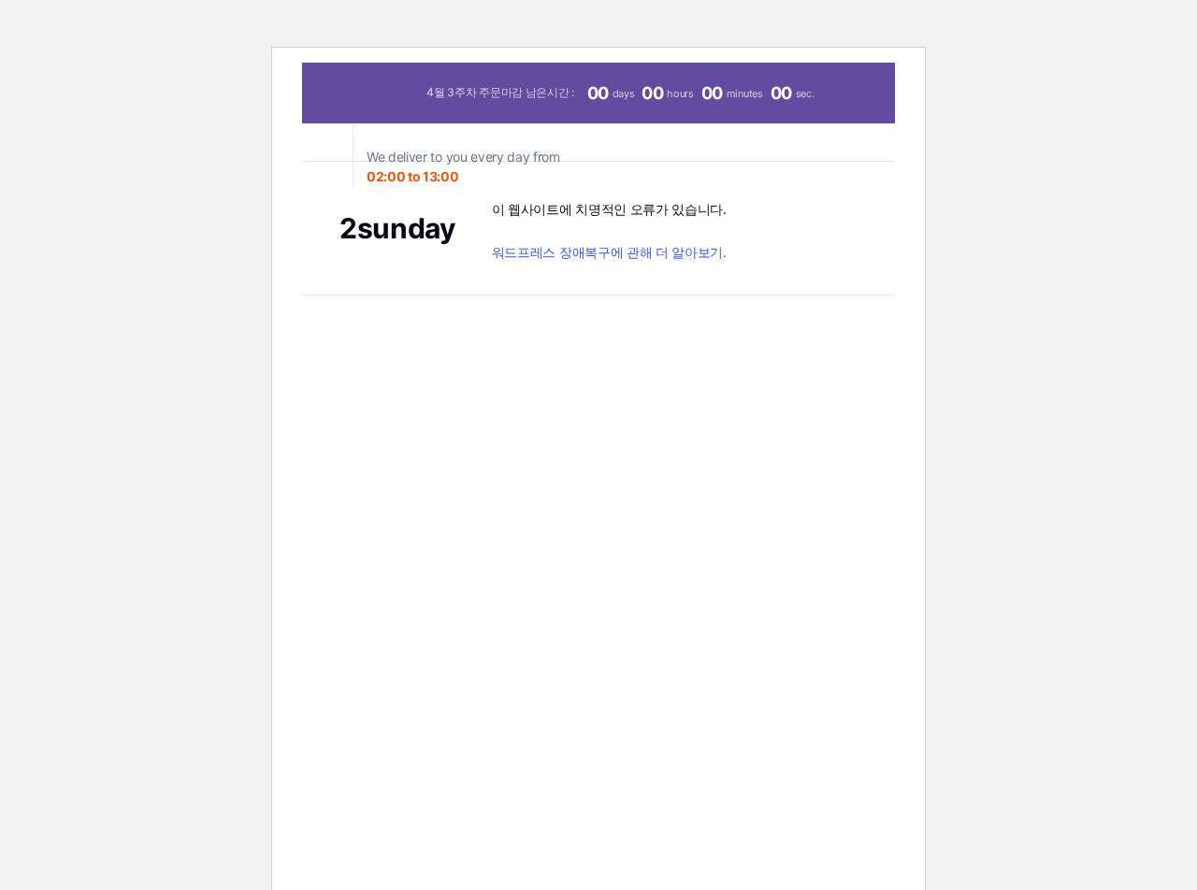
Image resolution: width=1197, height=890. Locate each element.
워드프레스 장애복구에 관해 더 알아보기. (609, 252)
